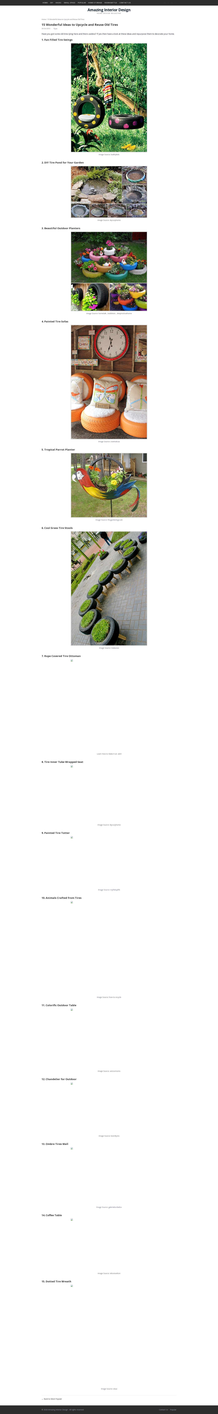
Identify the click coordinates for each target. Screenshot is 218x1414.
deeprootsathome (124, 313)
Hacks (58, 3)
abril (119, 754)
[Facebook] (165, 3)
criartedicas (115, 441)
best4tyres (115, 1136)
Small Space (69, 3)
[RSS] (175, 3)
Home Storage (95, 3)
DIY (51, 3)
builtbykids (115, 154)
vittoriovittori (115, 1273)
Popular (82, 3)
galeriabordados (115, 1207)
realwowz (115, 648)
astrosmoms (115, 1071)
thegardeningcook (115, 520)
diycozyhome (115, 220)
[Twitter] (168, 3)
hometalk (102, 313)
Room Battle (111, 3)
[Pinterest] (172, 3)
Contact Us (125, 3)
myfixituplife (115, 890)
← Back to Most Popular (52, 1399)
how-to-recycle (115, 997)
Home (45, 3)
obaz (115, 1389)
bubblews (111, 313)
